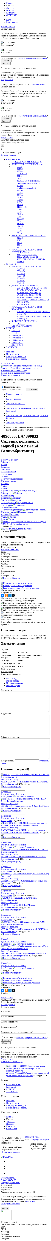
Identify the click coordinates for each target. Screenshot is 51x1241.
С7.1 (19, 233)
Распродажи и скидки (16, 356)
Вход (8, 19)
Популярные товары (15, 354)
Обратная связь (8, 1178)
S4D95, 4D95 (23, 302)
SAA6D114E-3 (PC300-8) (29, 297)
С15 (20, 200)
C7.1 (20, 226)
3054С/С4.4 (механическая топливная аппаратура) (28, 182)
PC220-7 (21, 273)
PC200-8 (21, 271)
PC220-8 (21, 276)
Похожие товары (8, 512)
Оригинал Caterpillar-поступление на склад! (20, 368)
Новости (10, 10)
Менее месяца (12, 681)
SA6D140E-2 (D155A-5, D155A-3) (33, 300)
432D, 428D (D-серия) (27, 254)
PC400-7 (21, 283)
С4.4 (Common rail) (26, 188)
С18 (19, 209)
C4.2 (19, 228)
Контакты (10, 13)
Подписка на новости (10, 375)
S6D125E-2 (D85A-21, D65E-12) (32, 288)
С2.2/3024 (22, 174)
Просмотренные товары (11, 1061)
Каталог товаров (8, 155)
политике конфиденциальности (18, 1202)
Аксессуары (6, 505)
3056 (20, 219)
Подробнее (6, 792)
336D (19, 247)
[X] (13, 595)
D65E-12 (21, 323)
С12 (19, 231)
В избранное (6, 796)
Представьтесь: (7, 761)
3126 (20, 202)
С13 (20, 193)
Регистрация (12, 22)
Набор (4, 495)
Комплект (5, 498)
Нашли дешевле (24, 585)
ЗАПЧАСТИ (12, 1092)
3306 (20, 190)
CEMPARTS (11, 15)
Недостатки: (6, 713)
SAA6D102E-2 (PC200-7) (29, 290)
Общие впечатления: (10, 737)
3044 (20, 169)
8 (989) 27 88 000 (8, 84)
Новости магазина (12, 387)
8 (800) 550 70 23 (23, 84)
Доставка (10, 8)
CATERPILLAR (13, 1084)
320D (20, 238)
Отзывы (4, 507)
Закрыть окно (7, 79)
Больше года (11, 678)
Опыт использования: (11, 674)
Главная (9, 3)
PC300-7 (21, 278)
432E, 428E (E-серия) (27, 257)
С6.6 (20, 214)
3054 (20, 171)
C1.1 (19, 166)
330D (19, 245)
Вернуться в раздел (9, 491)
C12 (19, 212)
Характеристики (8, 502)
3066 (20, 195)
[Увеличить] (25, 524)
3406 (20, 223)
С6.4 (20, 197)
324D (19, 240)
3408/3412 (22, 207)
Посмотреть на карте (10, 1152)
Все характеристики (10, 549)
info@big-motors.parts (39, 1139)
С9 (19, 178)
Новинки (10, 352)
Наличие (5, 514)
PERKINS (10, 1089)
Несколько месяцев (14, 683)
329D (19, 242)
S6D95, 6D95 (23, 304)
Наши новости (7, 363)
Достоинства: (7, 690)
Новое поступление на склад (14, 370)
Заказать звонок (8, 26)
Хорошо (5, 1208)
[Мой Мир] (10, 595)
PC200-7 (21, 269)
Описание (5, 500)
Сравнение (21, 794)
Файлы (4, 517)
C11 (19, 216)
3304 (20, 204)
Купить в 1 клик (25, 583)
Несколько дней (13, 685)
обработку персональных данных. (31, 58)
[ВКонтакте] (2, 595)
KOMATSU (11, 1087)
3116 (20, 185)
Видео (4, 519)
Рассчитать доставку (30, 588)
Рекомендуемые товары (16, 359)
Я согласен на (26, 58)
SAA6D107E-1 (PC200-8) (29, 292)
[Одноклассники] (6, 595)
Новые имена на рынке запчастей (16, 373)
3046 (19, 176)
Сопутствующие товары (12, 510)
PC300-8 (21, 281)
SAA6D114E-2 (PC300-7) (29, 295)
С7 (19, 221)
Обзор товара (7, 493)
